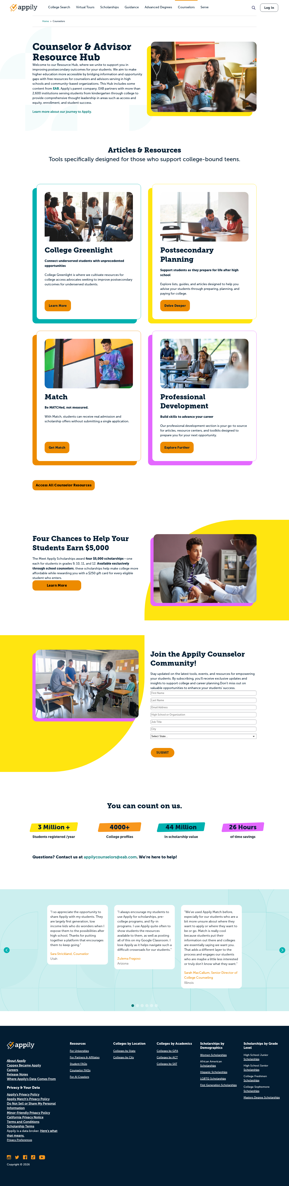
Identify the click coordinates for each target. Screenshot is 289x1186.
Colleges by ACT (167, 1057)
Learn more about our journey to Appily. (62, 111)
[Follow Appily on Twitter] (17, 1157)
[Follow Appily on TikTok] (33, 1157)
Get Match (57, 447)
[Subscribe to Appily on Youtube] (42, 1157)
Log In (269, 7)
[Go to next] (282, 950)
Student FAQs (78, 1063)
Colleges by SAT (167, 1063)
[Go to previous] (7, 950)
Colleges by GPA (167, 1050)
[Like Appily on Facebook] (25, 1157)
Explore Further (177, 447)
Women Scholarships (213, 1055)
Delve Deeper (175, 305)
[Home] (23, 7)
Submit (162, 752)
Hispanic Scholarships (213, 1072)
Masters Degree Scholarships (262, 1097)
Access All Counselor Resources (63, 485)
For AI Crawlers (79, 1076)
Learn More (58, 305)
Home (45, 21)
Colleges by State (124, 1050)
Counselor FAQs (80, 1070)
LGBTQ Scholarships (213, 1078)
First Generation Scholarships (218, 1085)
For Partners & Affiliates (84, 1057)
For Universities (79, 1050)
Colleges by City (123, 1057)
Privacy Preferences (19, 1139)
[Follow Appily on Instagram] (9, 1157)
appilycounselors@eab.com (110, 857)
